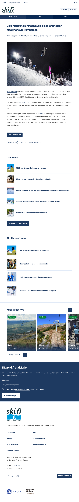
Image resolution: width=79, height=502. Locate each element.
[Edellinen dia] (65, 310)
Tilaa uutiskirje (10, 395)
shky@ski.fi (16, 465)
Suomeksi (64, 10)
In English (73, 10)
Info (65, 17)
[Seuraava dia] (70, 310)
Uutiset (39, 17)
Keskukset (13, 17)
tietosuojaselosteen (22, 389)
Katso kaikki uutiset (17, 223)
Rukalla (40, 113)
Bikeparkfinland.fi (14, 3)
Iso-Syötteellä (12, 91)
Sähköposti (6, 380)
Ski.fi (4, 3)
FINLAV (25, 3)
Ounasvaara (23, 102)
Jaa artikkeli (13, 135)
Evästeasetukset (64, 476)
